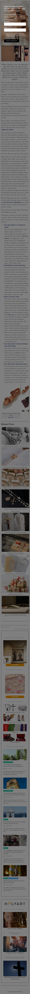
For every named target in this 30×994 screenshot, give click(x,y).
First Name (7, 21)
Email (5, 27)
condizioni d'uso (20, 33)
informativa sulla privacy (11, 34)
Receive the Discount (11, 40)
